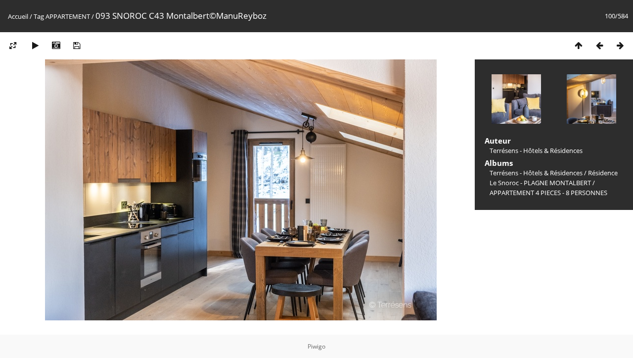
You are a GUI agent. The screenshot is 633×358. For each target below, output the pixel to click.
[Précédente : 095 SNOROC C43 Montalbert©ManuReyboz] (599, 45)
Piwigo (316, 346)
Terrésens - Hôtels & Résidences (536, 172)
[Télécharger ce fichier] (76, 45)
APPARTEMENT (67, 16)
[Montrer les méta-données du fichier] (55, 45)
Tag (39, 16)
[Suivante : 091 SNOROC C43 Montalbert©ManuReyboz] (620, 45)
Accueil (18, 16)
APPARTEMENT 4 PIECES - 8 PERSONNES (548, 192)
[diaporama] (35, 45)
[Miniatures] (578, 45)
